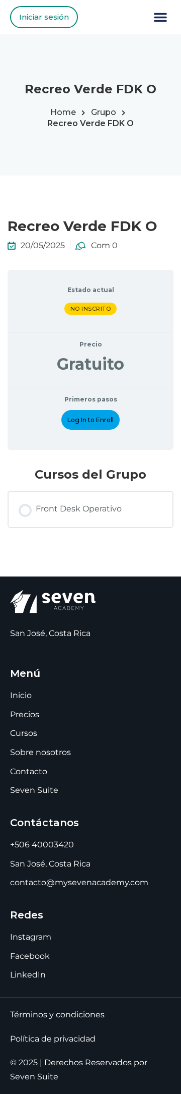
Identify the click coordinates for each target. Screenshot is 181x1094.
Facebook (30, 956)
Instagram (30, 937)
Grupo (103, 112)
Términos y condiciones (57, 1014)
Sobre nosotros (40, 752)
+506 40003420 (42, 844)
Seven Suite (34, 790)
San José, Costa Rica (50, 864)
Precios (24, 714)
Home (63, 112)
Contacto (28, 771)
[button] (160, 17)
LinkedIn (28, 975)
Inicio (21, 695)
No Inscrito (90, 308)
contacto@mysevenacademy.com (79, 882)
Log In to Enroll (90, 420)
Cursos (23, 733)
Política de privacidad (53, 1039)
